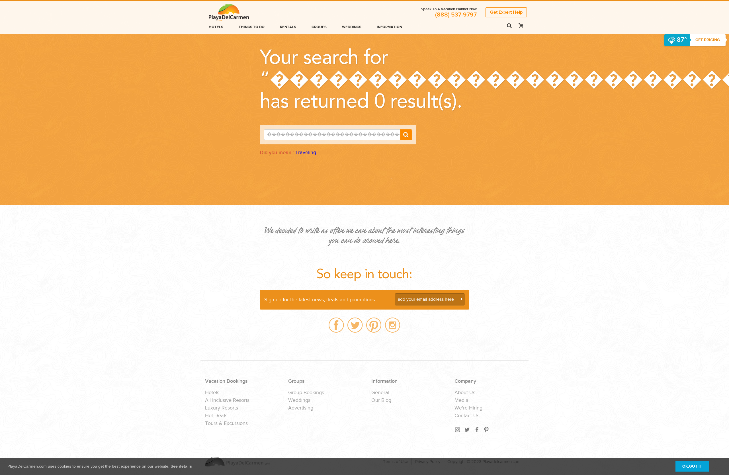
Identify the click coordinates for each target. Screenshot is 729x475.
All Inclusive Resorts (227, 400)
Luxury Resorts (221, 408)
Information (389, 27)
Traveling (305, 152)
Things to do (252, 27)
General (380, 392)
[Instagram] (457, 429)
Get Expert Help (506, 12)
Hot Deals (216, 415)
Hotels (216, 27)
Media (461, 400)
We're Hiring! (469, 408)
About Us (464, 392)
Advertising (300, 408)
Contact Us (466, 415)
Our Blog (381, 400)
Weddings (351, 27)
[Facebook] (477, 429)
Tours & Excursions (226, 423)
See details (181, 466)
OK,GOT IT (692, 466)
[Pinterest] (486, 429)
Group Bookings (306, 392)
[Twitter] (467, 429)
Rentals (288, 27)
